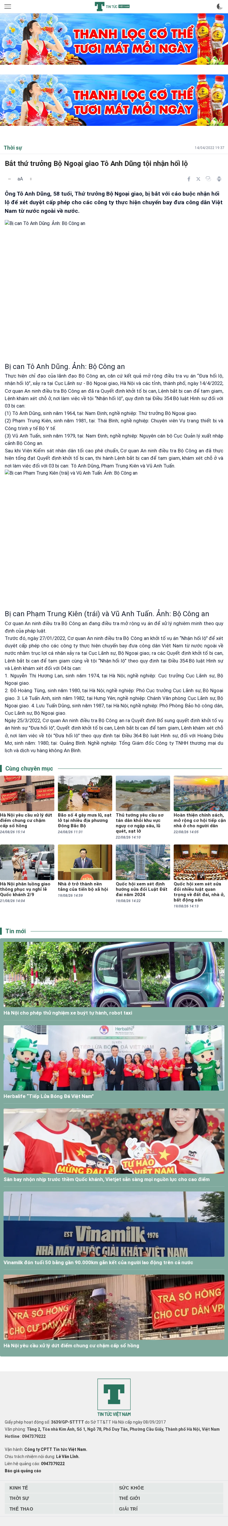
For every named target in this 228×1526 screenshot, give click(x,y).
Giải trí (128, 1508)
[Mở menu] (8, 6)
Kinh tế (19, 1487)
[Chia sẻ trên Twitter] (198, 179)
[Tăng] (31, 179)
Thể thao (21, 1508)
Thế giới (129, 1498)
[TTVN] (114, 1398)
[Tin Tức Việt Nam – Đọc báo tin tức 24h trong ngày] (112, 6)
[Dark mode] (219, 6)
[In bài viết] (219, 179)
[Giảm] (9, 179)
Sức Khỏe (131, 1487)
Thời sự (19, 1498)
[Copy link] (208, 179)
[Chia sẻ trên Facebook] (188, 179)
